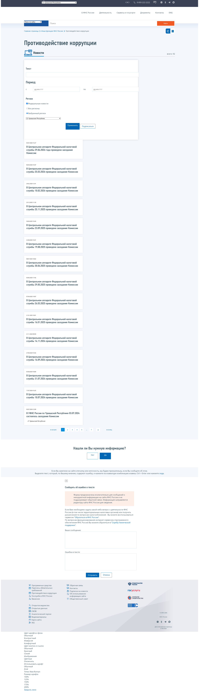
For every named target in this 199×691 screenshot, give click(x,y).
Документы (145, 12)
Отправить (92, 575)
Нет (92, 455)
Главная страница (31, 31)
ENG (171, 12)
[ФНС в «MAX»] (173, 2)
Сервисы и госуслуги (126, 12)
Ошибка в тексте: (72, 552)
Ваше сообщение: (73, 530)
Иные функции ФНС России (52, 31)
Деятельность (105, 12)
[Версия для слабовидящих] (128, 2)
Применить (72, 125)
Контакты (159, 12)
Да (105, 455)
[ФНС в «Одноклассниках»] (165, 2)
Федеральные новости (38, 103)
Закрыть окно (30, 689)
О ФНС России (87, 12)
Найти (166, 23)
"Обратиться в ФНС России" (86, 517)
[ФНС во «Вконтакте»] (161, 2)
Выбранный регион (37, 113)
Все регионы (34, 108)
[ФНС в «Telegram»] (169, 2)
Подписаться (88, 126)
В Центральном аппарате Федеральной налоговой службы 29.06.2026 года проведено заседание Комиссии (51, 150)
